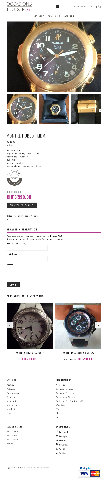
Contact (60, 417)
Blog (58, 413)
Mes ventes (13, 436)
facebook (63, 431)
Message (10, 264)
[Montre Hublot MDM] (22, 109)
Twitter (62, 453)
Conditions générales (67, 397)
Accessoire (12, 401)
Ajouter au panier (21, 205)
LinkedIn (63, 440)
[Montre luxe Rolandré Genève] (78, 326)
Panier (10, 444)
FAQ (58, 409)
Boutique (11, 385)
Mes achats (12, 440)
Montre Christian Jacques (30, 352)
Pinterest (63, 444)
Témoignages (62, 405)
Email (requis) (13, 254)
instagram (64, 436)
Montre (34, 216)
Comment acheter (65, 393)
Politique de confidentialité (70, 401)
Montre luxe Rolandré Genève (78, 352)
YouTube (63, 448)
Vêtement (39, 16)
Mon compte (13, 432)
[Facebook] (7, 219)
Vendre (10, 413)
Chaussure (54, 16)
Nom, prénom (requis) (16, 244)
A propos (60, 385)
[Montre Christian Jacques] (30, 326)
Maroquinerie (13, 393)
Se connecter (79, 7)
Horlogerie (24, 216)
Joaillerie (68, 16)
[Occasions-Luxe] (19, 7)
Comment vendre (64, 389)
